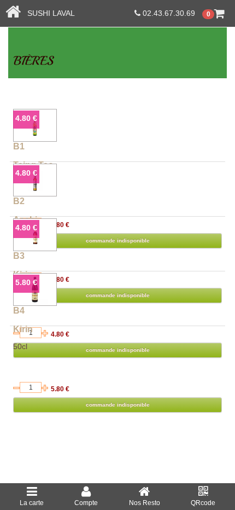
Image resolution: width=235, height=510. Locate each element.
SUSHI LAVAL (48, 13)
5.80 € (26, 282)
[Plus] (45, 388)
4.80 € (26, 118)
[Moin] (16, 388)
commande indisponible (118, 405)
